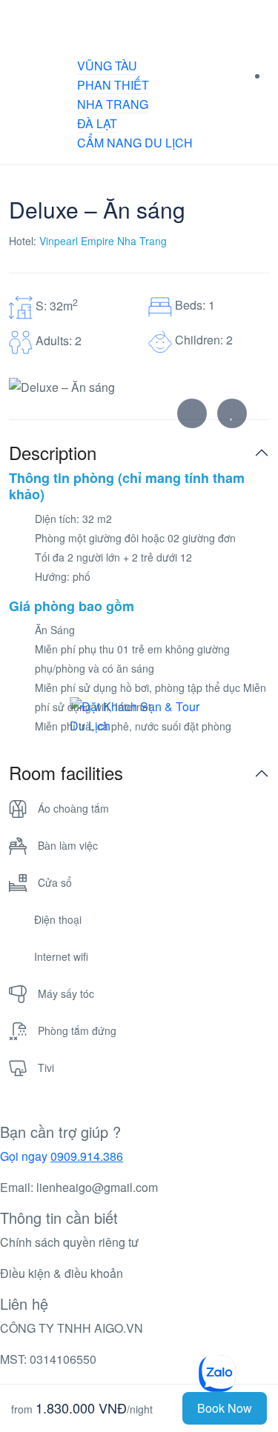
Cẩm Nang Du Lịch (135, 142)
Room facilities (66, 773)
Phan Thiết (113, 84)
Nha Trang (112, 104)
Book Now (224, 1407)
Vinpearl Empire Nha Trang (103, 240)
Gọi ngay (61, 1156)
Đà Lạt (97, 123)
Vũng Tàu (107, 65)
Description (52, 453)
